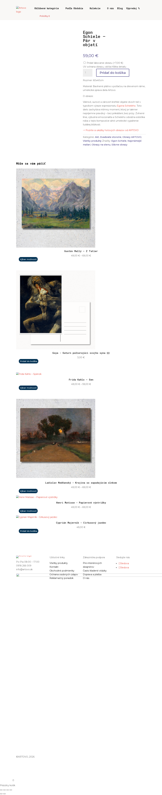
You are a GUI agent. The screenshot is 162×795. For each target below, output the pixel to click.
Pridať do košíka (113, 73)
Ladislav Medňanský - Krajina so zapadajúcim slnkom (81, 482)
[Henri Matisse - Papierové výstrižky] (37, 497)
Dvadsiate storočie (110, 137)
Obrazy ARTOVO (131, 137)
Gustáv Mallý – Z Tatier (81, 251)
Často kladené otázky (95, 570)
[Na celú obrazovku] (4, 789)
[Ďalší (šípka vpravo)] (4, 793)
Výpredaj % (133, 8)
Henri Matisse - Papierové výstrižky (81, 502)
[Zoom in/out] (1, 789)
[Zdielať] (7, 789)
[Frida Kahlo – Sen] (28, 374)
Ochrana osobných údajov (64, 574)
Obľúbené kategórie (46, 8)
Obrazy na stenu (101, 144)
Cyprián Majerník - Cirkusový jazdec (81, 522)
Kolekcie (95, 8)
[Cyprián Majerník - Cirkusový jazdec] (36, 517)
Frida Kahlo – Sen (81, 379)
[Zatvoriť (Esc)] (10, 789)
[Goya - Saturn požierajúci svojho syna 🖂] (55, 347)
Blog (120, 8)
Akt (97, 137)
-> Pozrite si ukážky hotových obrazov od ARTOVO (111, 130)
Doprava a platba (92, 574)
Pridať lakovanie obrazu (105, 62)
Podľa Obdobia (74, 8)
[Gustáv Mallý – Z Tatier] (55, 245)
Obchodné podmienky (62, 570)
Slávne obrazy (119, 144)
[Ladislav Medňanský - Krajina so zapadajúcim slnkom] (55, 477)
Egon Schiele (118, 140)
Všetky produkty (92, 140)
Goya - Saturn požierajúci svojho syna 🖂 (81, 352)
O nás (110, 8)
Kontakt (54, 566)
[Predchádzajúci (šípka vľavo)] (1, 793)
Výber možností (28, 259)
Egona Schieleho (126, 105)
